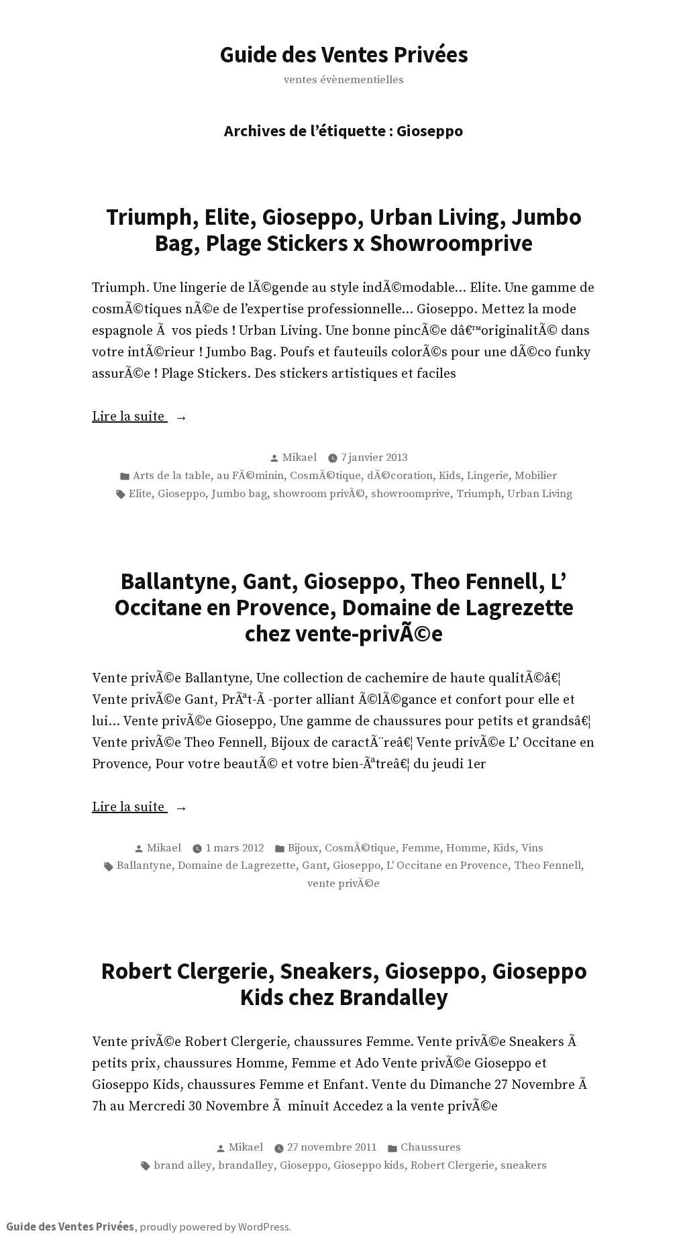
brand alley (183, 1166)
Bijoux (303, 848)
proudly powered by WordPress (214, 1227)
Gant (314, 866)
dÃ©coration (400, 476)
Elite (140, 494)
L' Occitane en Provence (447, 866)
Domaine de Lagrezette (237, 866)
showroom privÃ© (319, 494)
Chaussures (431, 1148)
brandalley (246, 1166)
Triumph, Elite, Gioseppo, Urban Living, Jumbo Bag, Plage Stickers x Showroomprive (344, 229)
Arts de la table (172, 476)
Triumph (478, 494)
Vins (532, 848)
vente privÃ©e (343, 884)
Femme (421, 848)
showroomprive (410, 494)
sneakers (523, 1166)
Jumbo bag (239, 494)
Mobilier (536, 476)
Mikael (299, 458)
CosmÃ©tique (325, 476)
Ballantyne (144, 866)
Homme (466, 848)
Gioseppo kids (369, 1166)
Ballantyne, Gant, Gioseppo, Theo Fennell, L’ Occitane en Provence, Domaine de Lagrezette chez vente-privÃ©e (344, 606)
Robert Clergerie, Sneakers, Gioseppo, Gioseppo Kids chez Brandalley (344, 983)
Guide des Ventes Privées (343, 54)
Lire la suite (183, 418)
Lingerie (488, 476)
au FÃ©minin (250, 476)
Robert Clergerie (452, 1166)
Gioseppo (181, 494)
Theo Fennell (547, 866)
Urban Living (539, 494)
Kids (450, 476)
